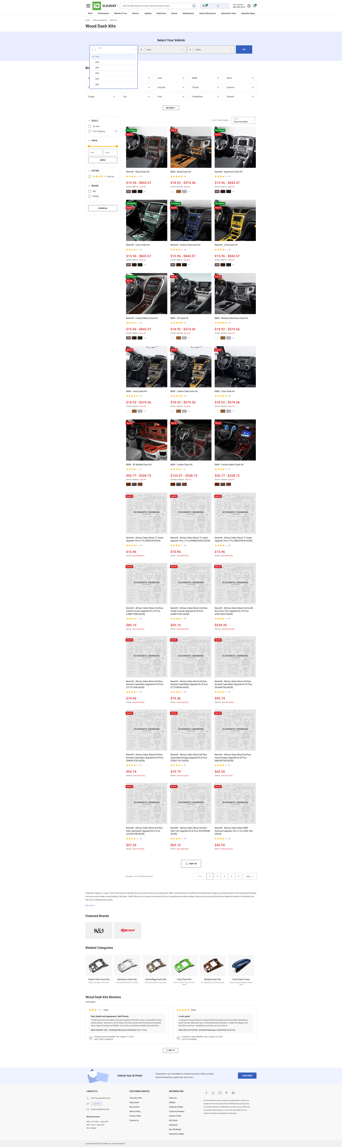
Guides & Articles (176, 1107)
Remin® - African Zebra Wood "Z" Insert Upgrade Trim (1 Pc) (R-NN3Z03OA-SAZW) (190, 539)
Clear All (103, 208)
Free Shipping (99, 131)
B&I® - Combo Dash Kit (181, 464)
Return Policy (134, 1111)
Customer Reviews (176, 1111)
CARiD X (213, 1093)
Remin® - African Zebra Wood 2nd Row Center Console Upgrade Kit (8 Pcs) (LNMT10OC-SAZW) (188, 611)
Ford (160, 96)
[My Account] (249, 6)
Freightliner (197, 96)
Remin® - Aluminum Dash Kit (228, 171)
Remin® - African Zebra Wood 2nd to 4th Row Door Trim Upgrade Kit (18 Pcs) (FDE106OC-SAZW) (234, 611)
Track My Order (135, 1098)
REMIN (96, 196)
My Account (134, 1107)
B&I (94, 191)
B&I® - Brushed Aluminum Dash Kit (231, 318)
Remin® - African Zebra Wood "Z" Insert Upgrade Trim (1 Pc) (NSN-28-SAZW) (144, 539)
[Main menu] (88, 6)
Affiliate (172, 1102)
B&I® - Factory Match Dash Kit (229, 464)
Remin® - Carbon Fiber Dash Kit (185, 245)
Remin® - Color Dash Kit (226, 245)
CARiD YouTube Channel (220, 1093)
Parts (90, 13)
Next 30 (193, 863)
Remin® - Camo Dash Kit (138, 245)
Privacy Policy (135, 1116)
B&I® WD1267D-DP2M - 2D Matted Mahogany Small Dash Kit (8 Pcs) (207, 1030)
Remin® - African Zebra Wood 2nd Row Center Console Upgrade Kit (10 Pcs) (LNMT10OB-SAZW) (144, 611)
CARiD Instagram (233, 1093)
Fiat (125, 96)
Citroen (195, 87)
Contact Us (134, 1120)
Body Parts (161, 13)
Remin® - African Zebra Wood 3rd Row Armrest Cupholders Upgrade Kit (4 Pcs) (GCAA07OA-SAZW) (233, 684)
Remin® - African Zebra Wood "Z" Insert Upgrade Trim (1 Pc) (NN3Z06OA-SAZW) (234, 539)
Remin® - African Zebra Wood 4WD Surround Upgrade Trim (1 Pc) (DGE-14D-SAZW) (234, 831)
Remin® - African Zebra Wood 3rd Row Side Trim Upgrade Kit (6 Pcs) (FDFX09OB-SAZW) (190, 831)
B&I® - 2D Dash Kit (179, 318)
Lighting (147, 13)
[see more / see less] (171, 108)
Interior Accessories (100, 20)
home (88, 20)
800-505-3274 (239, 7)
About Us (173, 1098)
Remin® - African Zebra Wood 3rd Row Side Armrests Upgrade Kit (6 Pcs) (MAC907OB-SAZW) (233, 757)
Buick (229, 78)
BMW (194, 78)
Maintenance (188, 13)
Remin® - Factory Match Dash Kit (142, 318)
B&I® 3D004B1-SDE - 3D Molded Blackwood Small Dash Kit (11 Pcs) (119, 1030)
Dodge (91, 96)
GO (244, 49)
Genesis (230, 96)
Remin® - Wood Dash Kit (137, 171)
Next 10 (172, 1050)
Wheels (117, 13)
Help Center (134, 1102)
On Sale (96, 126)
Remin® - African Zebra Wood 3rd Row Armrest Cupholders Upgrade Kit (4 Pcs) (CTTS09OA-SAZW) (189, 684)
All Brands (173, 1125)
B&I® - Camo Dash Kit (136, 391)
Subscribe (247, 1076)
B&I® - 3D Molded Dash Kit (138, 464)
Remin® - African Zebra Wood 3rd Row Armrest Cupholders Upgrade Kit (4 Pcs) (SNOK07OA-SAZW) (144, 757)
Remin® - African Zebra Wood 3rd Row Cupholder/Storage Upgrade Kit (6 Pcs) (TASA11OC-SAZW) (188, 757)
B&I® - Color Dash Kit (225, 391)
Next (248, 876)
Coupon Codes (175, 1116)
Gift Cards (173, 1120)
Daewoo (230, 87)
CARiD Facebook (206, 1093)
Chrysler (161, 87)
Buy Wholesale (175, 1129)
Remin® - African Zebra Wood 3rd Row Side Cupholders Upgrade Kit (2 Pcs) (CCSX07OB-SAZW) (144, 831)
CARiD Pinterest (226, 1093)
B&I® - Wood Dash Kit (180, 171)
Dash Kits (113, 20)
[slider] (89, 146)
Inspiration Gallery (176, 1134)
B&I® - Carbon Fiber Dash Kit (184, 391)
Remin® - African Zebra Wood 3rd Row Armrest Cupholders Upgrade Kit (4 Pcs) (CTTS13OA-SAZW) (144, 684)
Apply (103, 160)
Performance (103, 13)
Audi (160, 78)
